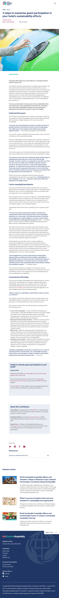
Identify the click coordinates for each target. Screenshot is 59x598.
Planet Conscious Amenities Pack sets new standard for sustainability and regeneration (29, 503)
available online (21, 287)
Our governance (6, 564)
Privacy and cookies (7, 566)
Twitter (6, 576)
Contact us (5, 553)
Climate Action (6, 20)
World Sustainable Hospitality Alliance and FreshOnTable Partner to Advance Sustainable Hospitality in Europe (29, 519)
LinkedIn (7, 573)
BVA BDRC (34, 410)
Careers (4, 555)
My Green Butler (14, 386)
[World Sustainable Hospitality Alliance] (10, 3)
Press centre (5, 551)
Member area (6, 557)
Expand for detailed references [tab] (18, 455)
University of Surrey (15, 426)
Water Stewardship (8, 22)
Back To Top (49, 532)
